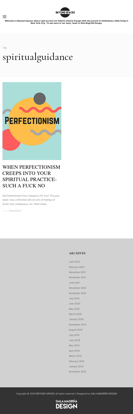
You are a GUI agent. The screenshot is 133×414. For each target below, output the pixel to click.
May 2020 (74, 308)
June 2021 (74, 282)
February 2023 (77, 267)
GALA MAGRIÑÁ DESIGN (104, 393)
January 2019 (76, 366)
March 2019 (75, 356)
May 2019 (74, 345)
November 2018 (77, 371)
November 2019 (77, 324)
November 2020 (77, 293)
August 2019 (75, 329)
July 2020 (74, 298)
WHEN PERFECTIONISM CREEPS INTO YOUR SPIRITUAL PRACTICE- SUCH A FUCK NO (31, 176)
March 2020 (75, 314)
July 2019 (74, 335)
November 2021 (77, 277)
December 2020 (77, 287)
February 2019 (76, 361)
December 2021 (77, 272)
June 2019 (74, 340)
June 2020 (74, 303)
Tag (4, 47)
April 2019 (74, 350)
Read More (15, 211)
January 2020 (76, 319)
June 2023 (74, 261)
